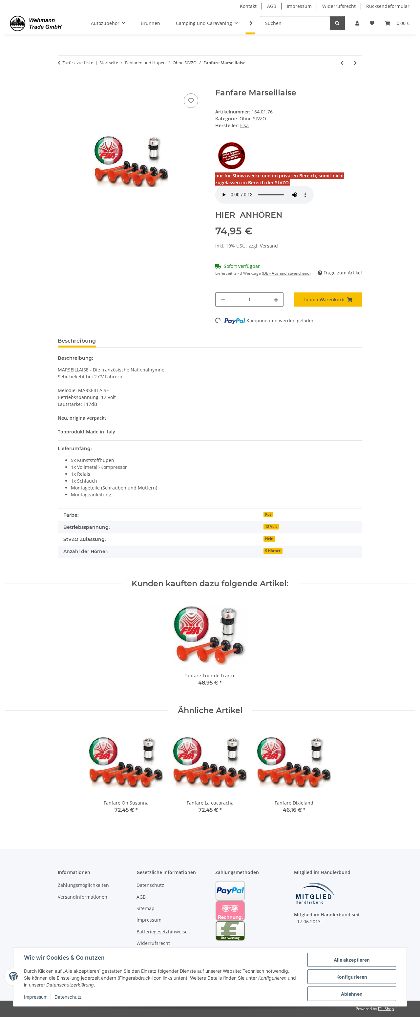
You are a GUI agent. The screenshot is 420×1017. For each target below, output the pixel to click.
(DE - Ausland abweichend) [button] (286, 273)
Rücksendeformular (388, 6)
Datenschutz (68, 997)
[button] (357, 23)
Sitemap (145, 908)
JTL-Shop (386, 1008)
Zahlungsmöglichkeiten (83, 885)
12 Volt (271, 526)
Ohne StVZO (253, 118)
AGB (271, 6)
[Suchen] (337, 23)
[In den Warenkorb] (63, 84)
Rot (268, 514)
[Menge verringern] (223, 299)
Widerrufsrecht (339, 6)
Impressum (36, 997)
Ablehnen (352, 994)
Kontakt (248, 6)
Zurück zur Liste (77, 63)
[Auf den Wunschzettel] (191, 100)
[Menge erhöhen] (276, 299)
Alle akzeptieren (352, 960)
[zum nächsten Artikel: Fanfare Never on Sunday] (355, 63)
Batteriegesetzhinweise (162, 931)
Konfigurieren (351, 977)
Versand (269, 246)
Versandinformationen (82, 897)
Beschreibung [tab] (77, 341)
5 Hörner (273, 550)
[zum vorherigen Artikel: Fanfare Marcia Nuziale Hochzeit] (342, 63)
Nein (269, 538)
